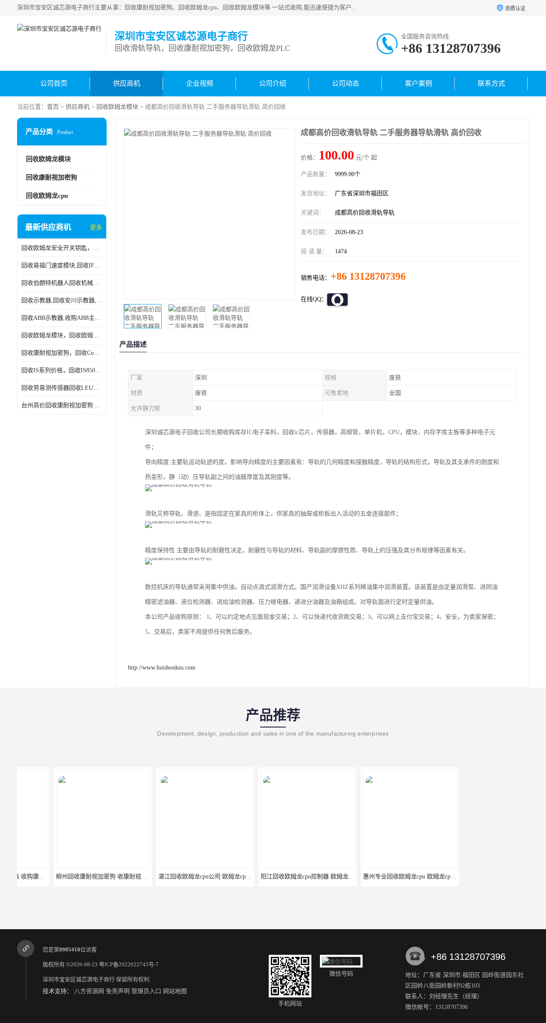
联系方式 (491, 83)
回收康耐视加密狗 (51, 177)
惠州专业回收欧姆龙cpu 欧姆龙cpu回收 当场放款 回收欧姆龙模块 (412, 876)
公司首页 (53, 83)
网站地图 (175, 991)
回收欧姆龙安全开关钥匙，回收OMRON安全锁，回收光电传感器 (61, 248)
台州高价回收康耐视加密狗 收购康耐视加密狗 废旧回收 (61, 405)
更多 (96, 227)
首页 (53, 107)
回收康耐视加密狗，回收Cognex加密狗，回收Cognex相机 (61, 353)
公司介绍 (272, 83)
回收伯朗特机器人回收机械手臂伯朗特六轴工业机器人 (61, 283)
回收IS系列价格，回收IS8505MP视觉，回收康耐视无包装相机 (61, 370)
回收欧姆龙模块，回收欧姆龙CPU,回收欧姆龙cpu (61, 335)
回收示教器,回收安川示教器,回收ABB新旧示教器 (61, 300)
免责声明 (118, 991)
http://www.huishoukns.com (161, 667)
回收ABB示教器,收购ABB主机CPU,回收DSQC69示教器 (61, 318)
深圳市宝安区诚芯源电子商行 (79, 979)
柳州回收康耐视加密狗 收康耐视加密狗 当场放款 (83, 876)
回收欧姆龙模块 (117, 107)
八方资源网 (89, 991)
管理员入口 (146, 991)
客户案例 (418, 83)
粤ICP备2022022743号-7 (129, 964)
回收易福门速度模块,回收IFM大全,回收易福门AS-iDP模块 (61, 265)
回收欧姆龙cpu (47, 195)
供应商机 (126, 83)
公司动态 (345, 83)
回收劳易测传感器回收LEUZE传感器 (61, 388)
